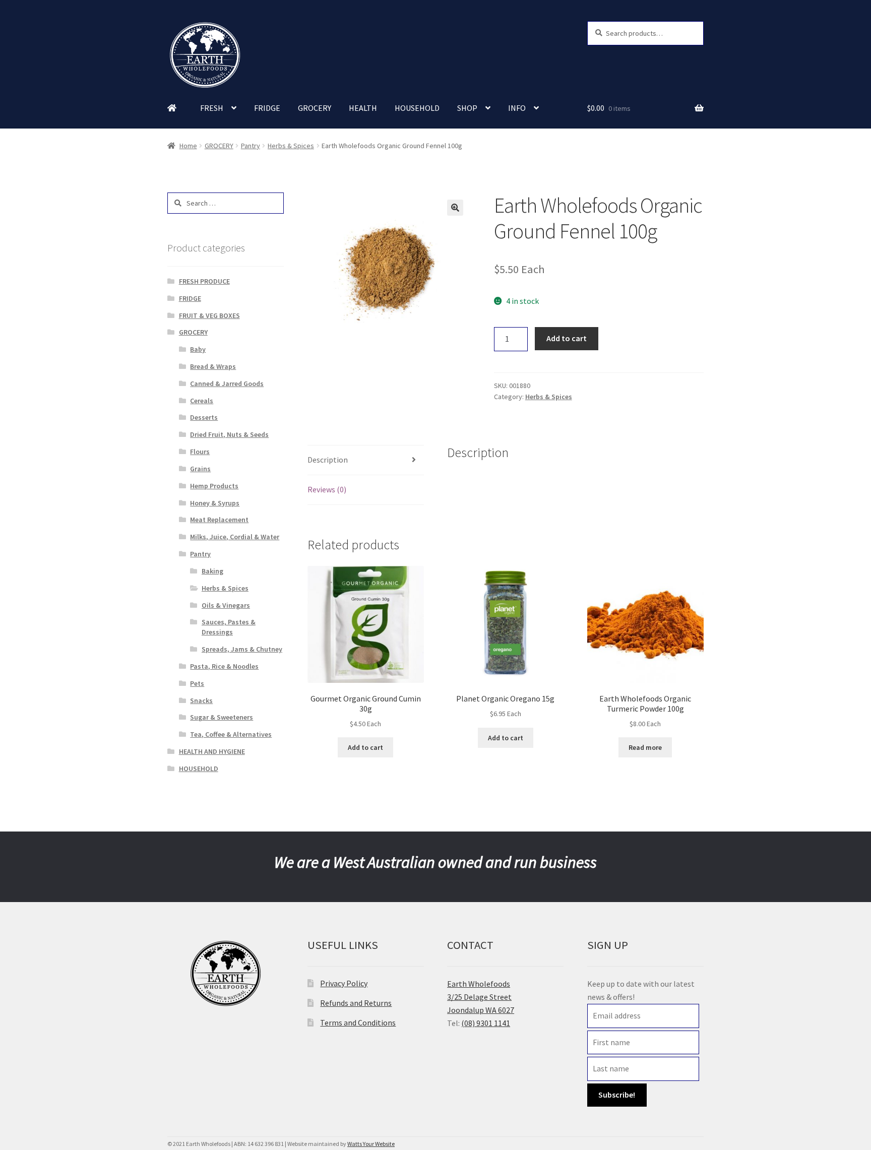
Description (327, 460)
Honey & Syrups (214, 502)
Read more (645, 747)
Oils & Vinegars (226, 605)
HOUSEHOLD (417, 108)
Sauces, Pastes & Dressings (229, 626)
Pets (197, 683)
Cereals (201, 400)
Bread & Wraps (213, 366)
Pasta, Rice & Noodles (224, 666)
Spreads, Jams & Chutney (242, 649)
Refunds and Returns (356, 1003)
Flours (200, 451)
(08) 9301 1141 (485, 1023)
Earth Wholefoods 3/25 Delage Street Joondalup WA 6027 (480, 997)
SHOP (467, 108)
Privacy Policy (343, 983)
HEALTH (363, 108)
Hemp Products (214, 485)
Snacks (201, 700)
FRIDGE (267, 108)
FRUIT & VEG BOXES (209, 315)
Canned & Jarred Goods (227, 383)
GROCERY (314, 108)
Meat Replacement (219, 519)
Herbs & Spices (291, 145)
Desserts (204, 417)
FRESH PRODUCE (204, 281)
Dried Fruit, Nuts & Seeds (229, 434)
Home (188, 145)
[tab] (365, 460)
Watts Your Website (371, 1143)
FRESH (211, 108)
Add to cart (566, 338)
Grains (200, 468)
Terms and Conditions (358, 1022)
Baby (198, 349)
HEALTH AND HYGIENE (212, 751)
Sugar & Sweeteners (221, 717)
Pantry (250, 145)
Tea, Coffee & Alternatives (231, 734)
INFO (517, 108)
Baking (212, 571)
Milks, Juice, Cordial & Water (234, 536)
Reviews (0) (326, 489)
